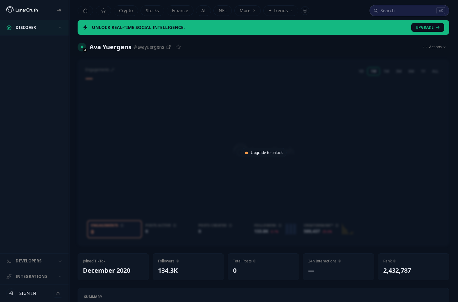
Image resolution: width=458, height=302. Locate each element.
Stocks (152, 10)
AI (203, 10)
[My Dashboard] (103, 10)
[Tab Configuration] (305, 10)
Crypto (126, 10)
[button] (177, 261)
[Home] (85, 10)
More (245, 10)
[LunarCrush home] (22, 10)
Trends (278, 10)
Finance (180, 10)
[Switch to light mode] (58, 293)
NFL (223, 10)
